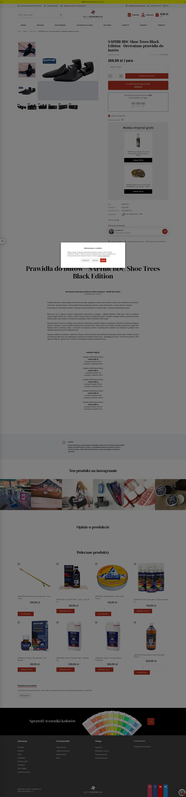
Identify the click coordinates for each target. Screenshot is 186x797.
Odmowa (95, 260)
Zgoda (103, 260)
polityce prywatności (104, 256)
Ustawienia (85, 260)
